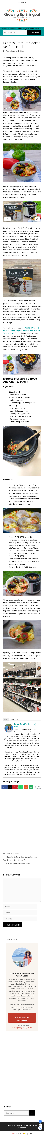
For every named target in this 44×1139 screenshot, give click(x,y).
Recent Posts (15, 719)
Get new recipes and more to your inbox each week (22, 28)
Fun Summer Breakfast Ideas (18, 863)
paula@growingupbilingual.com (22, 1028)
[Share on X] (10, 787)
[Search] (32, 1113)
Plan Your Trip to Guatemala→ (22, 1019)
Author (6, 719)
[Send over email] (31, 787)
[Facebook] (35, 724)
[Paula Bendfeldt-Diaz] (8, 731)
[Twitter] (38, 724)
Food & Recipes (12, 853)
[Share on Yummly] (26, 787)
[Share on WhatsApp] (21, 787)
